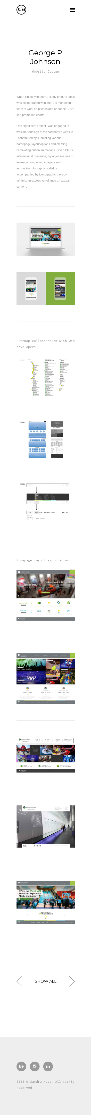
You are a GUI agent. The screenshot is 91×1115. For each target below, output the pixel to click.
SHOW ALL (45, 983)
